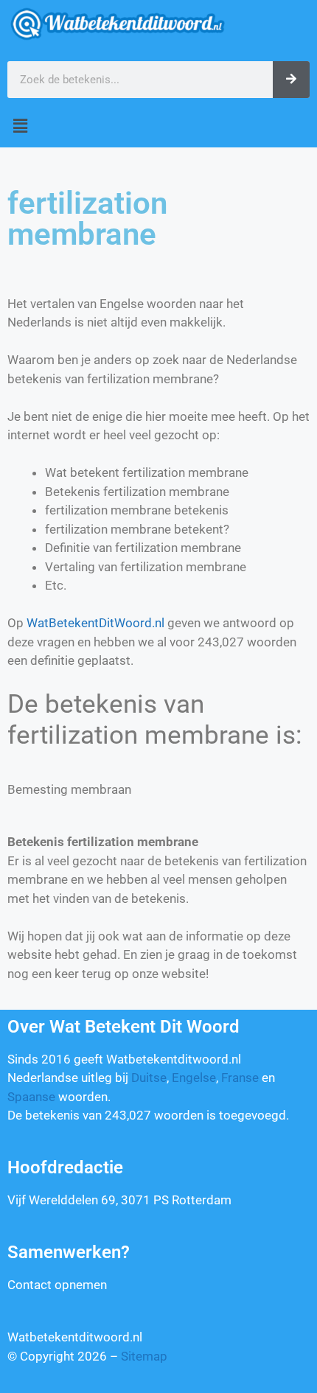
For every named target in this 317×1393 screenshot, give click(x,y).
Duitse (149, 1077)
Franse (240, 1077)
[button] (158, 126)
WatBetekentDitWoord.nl (95, 622)
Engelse (194, 1077)
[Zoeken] (291, 79)
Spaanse (31, 1096)
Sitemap (144, 1356)
